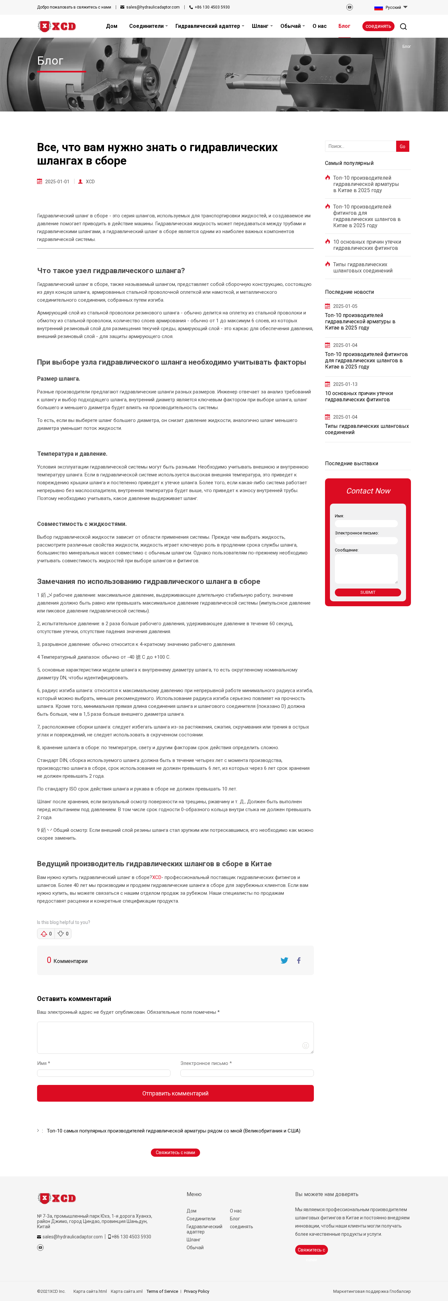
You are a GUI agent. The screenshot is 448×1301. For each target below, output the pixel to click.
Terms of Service (162, 1291)
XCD (90, 181)
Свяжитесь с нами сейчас (175, 1153)
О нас (236, 1210)
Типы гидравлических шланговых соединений (363, 267)
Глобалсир (400, 1291)
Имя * (46, 1063)
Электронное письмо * (208, 1063)
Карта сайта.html (90, 1291)
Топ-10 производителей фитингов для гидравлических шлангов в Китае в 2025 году (367, 216)
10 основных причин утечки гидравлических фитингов (367, 245)
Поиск (401, 136)
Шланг (194, 1239)
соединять (378, 26)
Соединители (201, 1218)
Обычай (195, 1247)
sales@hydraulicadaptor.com (153, 7)
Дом (191, 1210)
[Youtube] (349, 7)
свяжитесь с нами (74, 7)
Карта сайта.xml (127, 1291)
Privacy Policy (196, 1291)
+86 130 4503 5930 (212, 7)
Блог (235, 1218)
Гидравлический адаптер (204, 1229)
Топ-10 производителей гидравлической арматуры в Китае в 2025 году (366, 184)
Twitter (284, 960)
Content (43, 1013)
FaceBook (299, 960)
